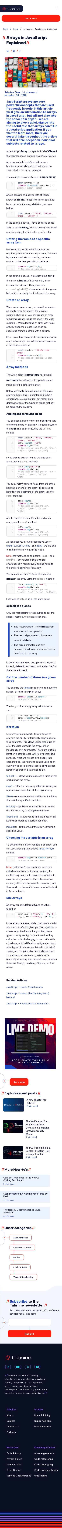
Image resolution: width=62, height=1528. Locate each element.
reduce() (11, 806)
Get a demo (31, 18)
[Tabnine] (14, 12)
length (27, 687)
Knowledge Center (44, 1447)
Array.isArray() (46, 848)
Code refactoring (43, 1459)
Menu (57, 8)
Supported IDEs (43, 1421)
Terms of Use (14, 1464)
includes (10, 826)
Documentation (42, 1426)
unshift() (10, 545)
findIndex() (12, 816)
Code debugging (43, 1464)
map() (9, 786)
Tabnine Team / (14, 92)
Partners (11, 1432)
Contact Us (13, 1426)
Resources (12, 1447)
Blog (15, 29)
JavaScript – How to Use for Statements (27, 1003)
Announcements (20, 1237)
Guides (16, 1257)
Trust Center (14, 1470)
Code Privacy (14, 1453)
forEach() (11, 776)
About (10, 1415)
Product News (20, 1267)
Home (5, 29)
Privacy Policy (14, 1459)
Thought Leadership (23, 1277)
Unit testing (40, 1475)
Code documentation (46, 1470)
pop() (40, 545)
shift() (27, 545)
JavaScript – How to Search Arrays (24, 987)
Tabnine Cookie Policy (19, 1475)
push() (19, 545)
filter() (9, 796)
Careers (11, 1421)
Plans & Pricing (42, 1415)
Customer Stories (22, 1247)
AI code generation (44, 1453)
